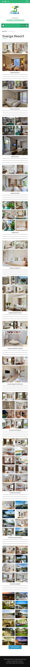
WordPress (21, 663)
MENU (23, 25)
